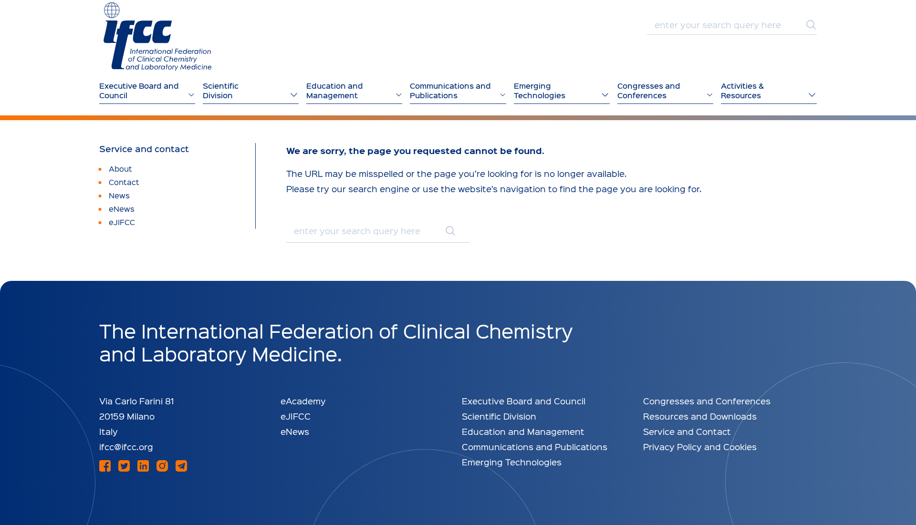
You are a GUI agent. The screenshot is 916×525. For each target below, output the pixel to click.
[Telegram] (181, 466)
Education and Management (523, 431)
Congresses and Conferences (706, 401)
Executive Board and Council (523, 401)
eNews (295, 431)
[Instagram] (162, 466)
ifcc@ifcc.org (126, 447)
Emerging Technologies (512, 462)
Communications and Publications (534, 447)
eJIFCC (296, 416)
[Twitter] (124, 466)
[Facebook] (105, 466)
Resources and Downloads (700, 416)
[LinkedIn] (143, 466)
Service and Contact (687, 431)
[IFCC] (157, 36)
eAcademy (303, 401)
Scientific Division (499, 416)
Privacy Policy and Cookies (700, 447)
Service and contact (144, 148)
